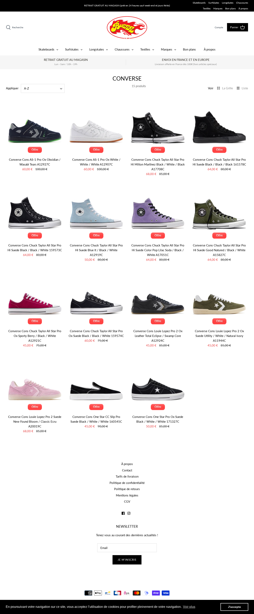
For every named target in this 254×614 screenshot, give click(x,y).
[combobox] (43, 88)
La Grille (228, 88)
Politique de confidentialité (127, 483)
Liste (245, 88)
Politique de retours (127, 489)
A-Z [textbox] (26, 88)
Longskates (227, 2)
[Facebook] (123, 513)
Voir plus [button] (189, 606)
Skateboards (199, 2)
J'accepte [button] (234, 606)
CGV (127, 501)
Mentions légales (127, 495)
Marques (217, 8)
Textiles (207, 8)
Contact (127, 470)
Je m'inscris (127, 559)
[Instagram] (128, 513)
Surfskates (213, 2)
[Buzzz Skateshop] (127, 28)
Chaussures (242, 2)
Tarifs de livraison (127, 476)
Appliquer (12, 88)
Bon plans (230, 8)
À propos (243, 8)
